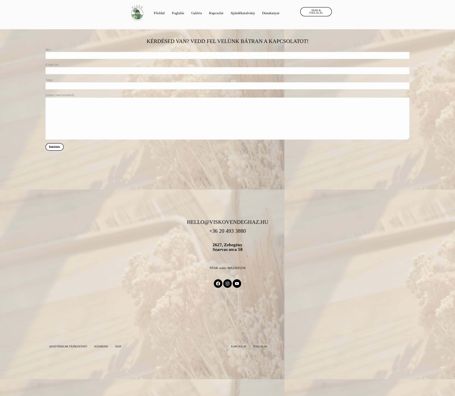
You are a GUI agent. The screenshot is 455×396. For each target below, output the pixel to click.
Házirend (101, 346)
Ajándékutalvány (243, 13)
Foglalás (178, 13)
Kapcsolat (216, 13)
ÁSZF (118, 346)
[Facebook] (218, 283)
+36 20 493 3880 (227, 231)
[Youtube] (237, 283)
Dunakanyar (271, 13)
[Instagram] (227, 283)
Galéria (196, 13)
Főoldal (159, 13)
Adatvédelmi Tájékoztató (68, 346)
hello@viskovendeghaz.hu (227, 222)
